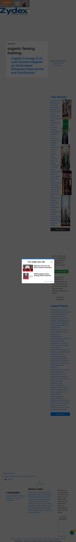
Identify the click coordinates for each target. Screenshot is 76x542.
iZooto (51, 281)
